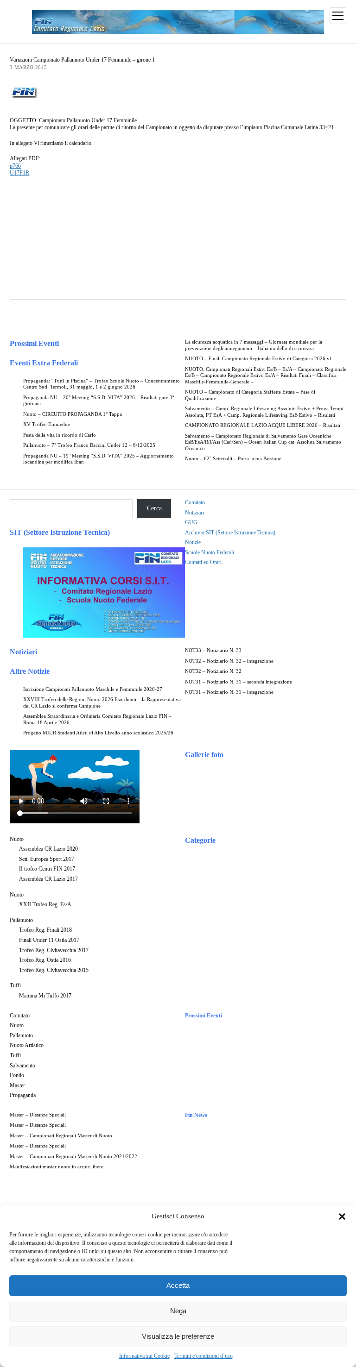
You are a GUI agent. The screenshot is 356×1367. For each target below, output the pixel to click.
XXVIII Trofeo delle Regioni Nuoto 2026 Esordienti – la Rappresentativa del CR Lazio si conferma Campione (102, 703)
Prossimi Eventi (34, 343)
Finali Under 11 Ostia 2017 (49, 940)
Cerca (154, 508)
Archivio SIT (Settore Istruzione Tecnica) (230, 532)
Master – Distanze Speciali (38, 1114)
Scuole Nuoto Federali (209, 552)
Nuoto (17, 839)
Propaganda (23, 1095)
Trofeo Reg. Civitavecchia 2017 (54, 950)
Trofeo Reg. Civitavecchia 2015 (54, 970)
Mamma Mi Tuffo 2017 (45, 995)
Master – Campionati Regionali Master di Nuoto (61, 1135)
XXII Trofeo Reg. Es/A (45, 904)
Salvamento (22, 1065)
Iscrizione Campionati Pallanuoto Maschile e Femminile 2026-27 (92, 689)
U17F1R (19, 172)
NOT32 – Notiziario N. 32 (213, 671)
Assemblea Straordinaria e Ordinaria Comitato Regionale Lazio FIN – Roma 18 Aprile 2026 (97, 719)
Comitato (195, 502)
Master (17, 1085)
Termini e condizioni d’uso (203, 1356)
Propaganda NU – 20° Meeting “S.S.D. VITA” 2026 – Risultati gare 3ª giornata (98, 401)
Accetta (178, 1285)
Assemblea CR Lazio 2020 (48, 849)
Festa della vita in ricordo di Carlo (59, 435)
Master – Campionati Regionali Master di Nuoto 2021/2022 (73, 1156)
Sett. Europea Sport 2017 (46, 859)
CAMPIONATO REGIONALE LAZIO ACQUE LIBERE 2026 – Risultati (262, 425)
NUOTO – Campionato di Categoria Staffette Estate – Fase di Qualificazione (250, 395)
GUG (191, 522)
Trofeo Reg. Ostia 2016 (45, 960)
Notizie (193, 542)
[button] (342, 1216)
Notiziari (194, 512)
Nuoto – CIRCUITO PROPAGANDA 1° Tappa (72, 414)
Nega (178, 1311)
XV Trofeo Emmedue (46, 424)
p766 (15, 166)
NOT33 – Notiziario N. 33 (213, 650)
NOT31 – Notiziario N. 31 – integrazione (229, 692)
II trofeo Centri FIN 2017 (47, 868)
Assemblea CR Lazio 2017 (48, 879)
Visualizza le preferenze (178, 1336)
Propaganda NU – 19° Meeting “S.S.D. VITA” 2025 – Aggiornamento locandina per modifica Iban (98, 459)
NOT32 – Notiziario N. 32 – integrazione (229, 661)
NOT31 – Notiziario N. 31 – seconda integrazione (238, 681)
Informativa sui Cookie (144, 1356)
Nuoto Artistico (27, 1045)
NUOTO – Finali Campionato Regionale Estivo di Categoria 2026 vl (258, 358)
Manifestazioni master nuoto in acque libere (56, 1166)
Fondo (17, 1075)
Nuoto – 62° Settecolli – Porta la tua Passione (233, 458)
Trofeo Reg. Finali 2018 (45, 930)
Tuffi (15, 985)
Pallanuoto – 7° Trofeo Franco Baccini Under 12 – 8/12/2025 (89, 445)
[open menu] (338, 15)
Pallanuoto (21, 920)
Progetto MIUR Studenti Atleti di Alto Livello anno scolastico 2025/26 (98, 732)
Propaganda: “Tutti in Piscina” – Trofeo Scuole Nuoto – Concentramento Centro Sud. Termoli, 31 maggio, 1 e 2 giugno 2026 (101, 384)
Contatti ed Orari (203, 562)
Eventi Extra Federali (44, 363)
